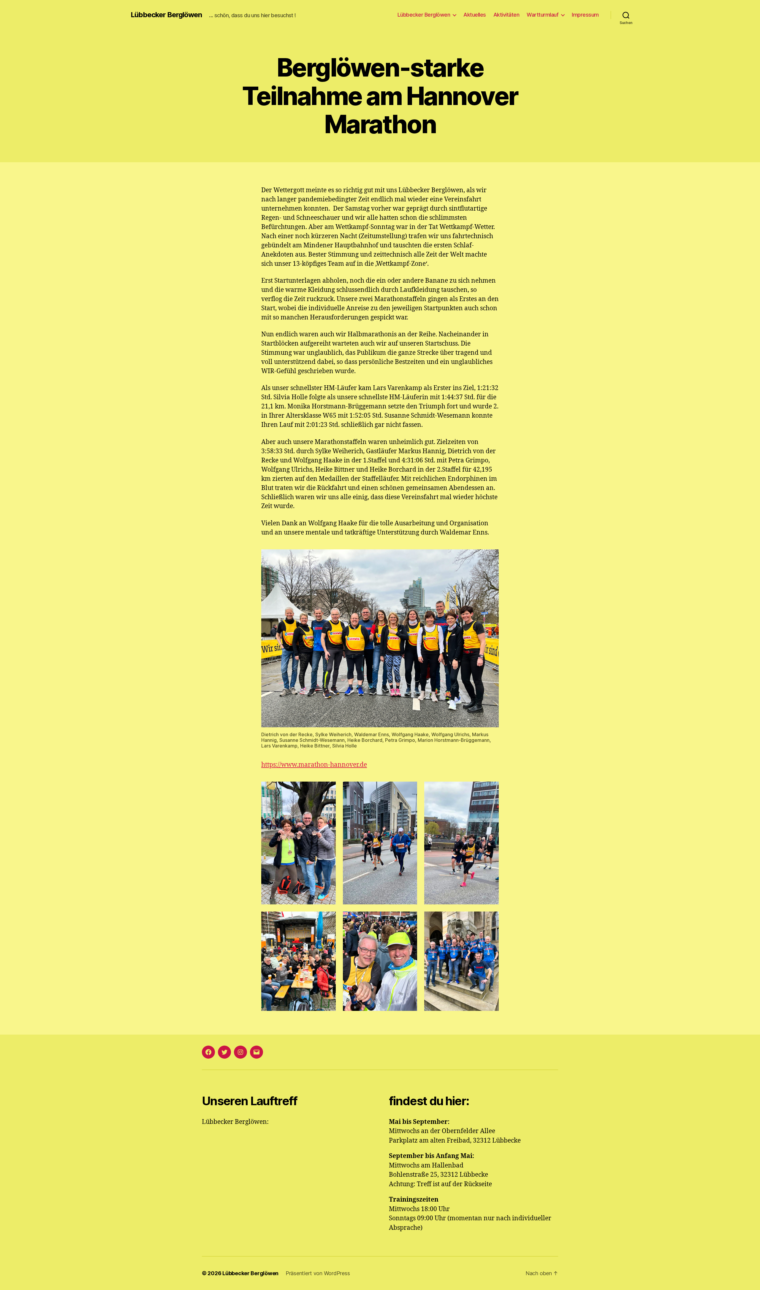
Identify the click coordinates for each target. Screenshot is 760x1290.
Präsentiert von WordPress (318, 1273)
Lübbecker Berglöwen (166, 14)
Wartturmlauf (542, 15)
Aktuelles (474, 15)
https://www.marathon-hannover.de (314, 765)
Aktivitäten (506, 15)
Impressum (585, 15)
